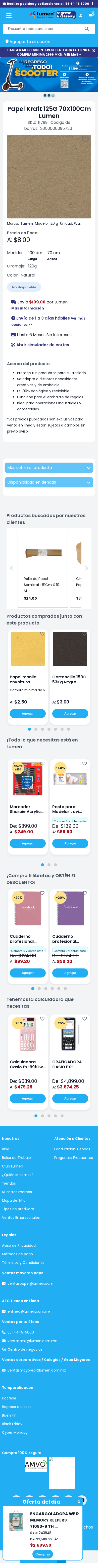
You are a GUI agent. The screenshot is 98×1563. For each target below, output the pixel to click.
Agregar (28, 713)
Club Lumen (12, 1166)
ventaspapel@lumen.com (30, 1283)
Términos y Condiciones (23, 1262)
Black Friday (12, 1423)
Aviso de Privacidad (19, 1245)
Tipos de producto (18, 1209)
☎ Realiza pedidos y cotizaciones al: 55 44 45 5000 (46, 4)
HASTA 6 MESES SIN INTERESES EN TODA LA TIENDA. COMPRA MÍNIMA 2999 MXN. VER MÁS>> (49, 52)
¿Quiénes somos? (17, 1174)
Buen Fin (9, 1415)
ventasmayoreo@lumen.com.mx (37, 1370)
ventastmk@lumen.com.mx (32, 1340)
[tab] (29, 729)
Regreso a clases (16, 1406)
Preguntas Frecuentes (73, 1157)
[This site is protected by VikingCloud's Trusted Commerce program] (62, 1473)
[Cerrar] (93, 50)
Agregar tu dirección (29, 42)
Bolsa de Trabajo (16, 1157)
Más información (27, 308)
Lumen (27, 223)
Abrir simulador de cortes (42, 345)
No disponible (24, 287)
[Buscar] (86, 28)
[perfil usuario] (80, 15)
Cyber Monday (15, 1432)
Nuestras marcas (17, 1191)
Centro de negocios (25, 1349)
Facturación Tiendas (72, 1149)
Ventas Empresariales (21, 1217)
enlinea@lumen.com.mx (29, 1311)
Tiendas (9, 1183)
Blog (5, 1149)
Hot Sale (9, 1398)
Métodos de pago (17, 1254)
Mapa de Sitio (14, 1200)
